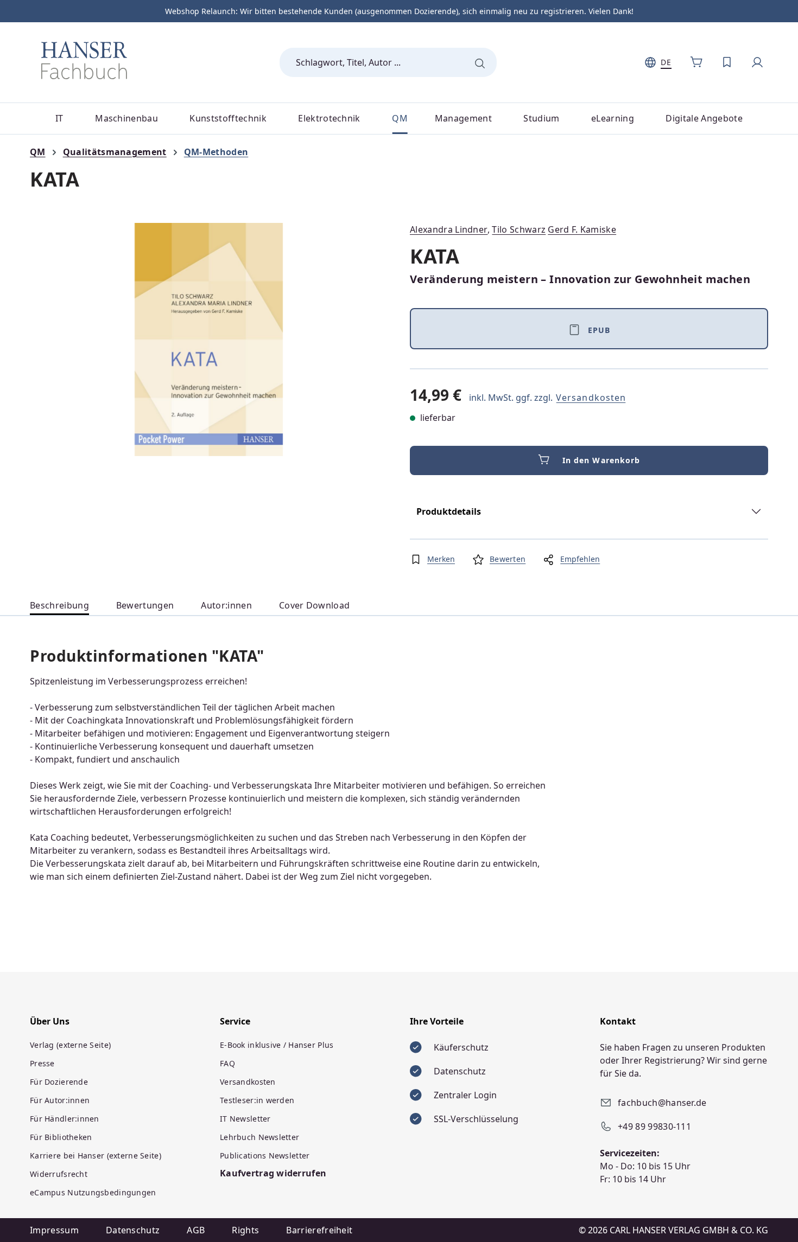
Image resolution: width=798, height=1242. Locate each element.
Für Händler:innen (64, 1118)
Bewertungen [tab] (145, 605)
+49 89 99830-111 (654, 1126)
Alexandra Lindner (448, 229)
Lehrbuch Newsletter (259, 1137)
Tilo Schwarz (519, 229)
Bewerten (507, 559)
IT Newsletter (245, 1118)
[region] (209, 339)
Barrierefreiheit (319, 1230)
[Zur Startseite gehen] (84, 60)
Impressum (54, 1230)
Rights (245, 1230)
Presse (42, 1063)
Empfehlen (580, 559)
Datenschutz (133, 1230)
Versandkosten (591, 398)
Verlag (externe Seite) (70, 1045)
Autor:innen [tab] (226, 605)
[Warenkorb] (696, 62)
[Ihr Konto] (757, 62)
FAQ (227, 1063)
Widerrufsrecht (58, 1174)
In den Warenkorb (601, 460)
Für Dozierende (59, 1082)
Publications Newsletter (264, 1155)
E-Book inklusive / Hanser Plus (276, 1045)
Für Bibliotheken (61, 1137)
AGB (196, 1230)
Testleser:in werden (257, 1100)
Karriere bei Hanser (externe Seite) (95, 1155)
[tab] (59, 605)
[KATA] (209, 339)
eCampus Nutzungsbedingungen (93, 1192)
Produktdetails (448, 511)
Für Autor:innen (60, 1100)
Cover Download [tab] (314, 605)
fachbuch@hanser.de (662, 1103)
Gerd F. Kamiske (582, 229)
